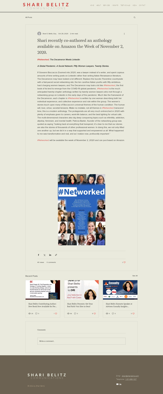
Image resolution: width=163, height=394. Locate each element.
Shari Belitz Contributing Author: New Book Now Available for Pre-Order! (42, 305)
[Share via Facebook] (38, 255)
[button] (134, 17)
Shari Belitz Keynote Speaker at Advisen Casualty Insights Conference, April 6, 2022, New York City (119, 305)
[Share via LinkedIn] (50, 255)
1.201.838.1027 (131, 379)
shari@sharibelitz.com (130, 376)
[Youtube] (117, 384)
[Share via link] (56, 255)
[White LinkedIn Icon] (120, 384)
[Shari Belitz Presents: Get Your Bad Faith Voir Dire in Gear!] (81, 290)
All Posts (28, 17)
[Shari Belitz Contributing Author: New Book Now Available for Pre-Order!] (43, 290)
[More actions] (124, 33)
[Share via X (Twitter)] (44, 255)
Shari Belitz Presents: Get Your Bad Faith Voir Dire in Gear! (80, 305)
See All (135, 276)
